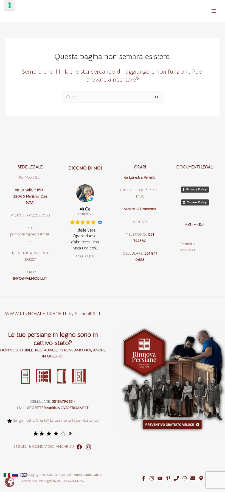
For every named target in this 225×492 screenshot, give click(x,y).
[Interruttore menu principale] (214, 11)
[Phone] (176, 478)
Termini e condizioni (188, 246)
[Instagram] (151, 478)
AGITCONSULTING (70, 481)
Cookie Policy (197, 202)
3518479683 (62, 401)
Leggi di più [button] (85, 256)
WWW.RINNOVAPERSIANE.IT (37, 313)
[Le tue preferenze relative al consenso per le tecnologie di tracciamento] (9, 5)
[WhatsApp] (184, 478)
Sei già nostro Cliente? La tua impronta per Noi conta (55, 420)
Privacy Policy (196, 189)
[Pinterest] (168, 478)
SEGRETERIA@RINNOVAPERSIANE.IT (58, 407)
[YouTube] (160, 478)
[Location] (201, 478)
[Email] (192, 478)
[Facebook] (143, 478)
